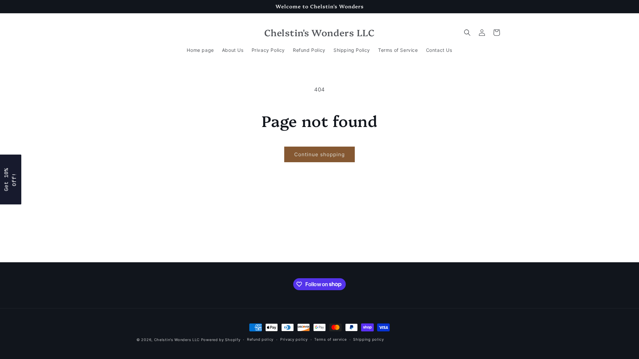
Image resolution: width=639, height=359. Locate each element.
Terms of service (330, 339)
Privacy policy (294, 339)
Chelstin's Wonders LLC (177, 339)
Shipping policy (368, 339)
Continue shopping (319, 154)
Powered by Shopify (221, 339)
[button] (467, 32)
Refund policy (260, 339)
